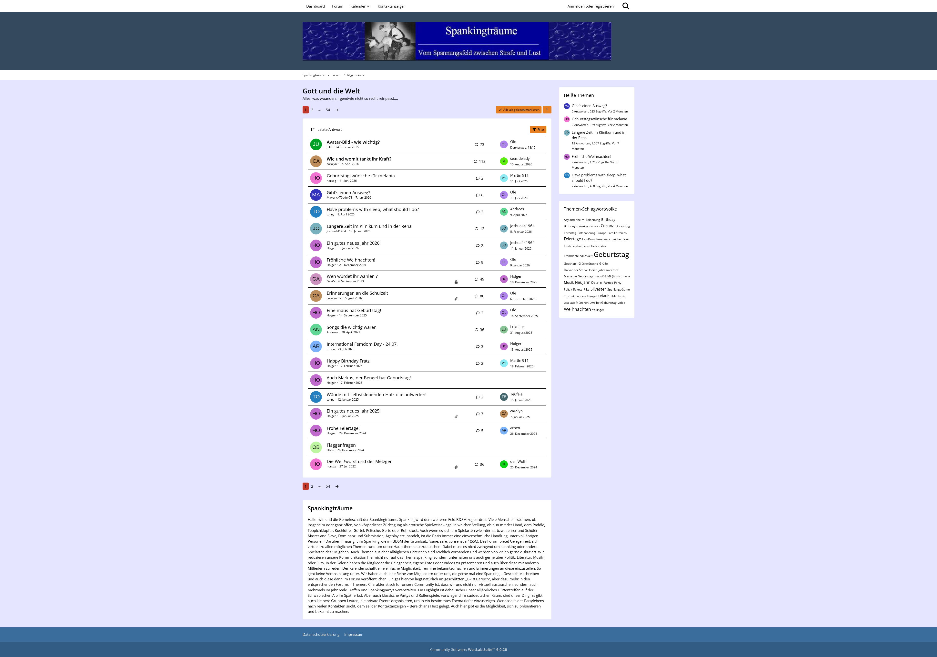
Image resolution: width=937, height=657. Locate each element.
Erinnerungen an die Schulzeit (357, 293)
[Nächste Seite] (337, 109)
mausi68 (600, 276)
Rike (586, 289)
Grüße (603, 264)
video (621, 303)
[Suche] (625, 6)
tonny (330, 214)
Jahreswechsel (608, 270)
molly (626, 276)
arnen (331, 349)
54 (328, 109)
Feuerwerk (603, 239)
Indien (593, 270)
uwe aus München (576, 303)
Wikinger (598, 310)
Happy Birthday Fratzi (349, 361)
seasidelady (520, 158)
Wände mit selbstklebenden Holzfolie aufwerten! (377, 394)
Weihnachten (577, 309)
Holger (331, 248)
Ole (513, 141)
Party (617, 283)
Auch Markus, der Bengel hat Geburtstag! (369, 378)
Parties (608, 283)
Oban (330, 450)
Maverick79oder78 (339, 197)
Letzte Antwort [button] (329, 129)
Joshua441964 (336, 231)
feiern (623, 233)
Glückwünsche (588, 264)
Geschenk (570, 264)
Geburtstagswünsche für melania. (361, 176)
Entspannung (586, 233)
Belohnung (592, 220)
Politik (568, 289)
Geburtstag (611, 254)
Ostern (596, 282)
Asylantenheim (574, 220)
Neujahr (582, 282)
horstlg (331, 181)
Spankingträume (618, 289)
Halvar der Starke (576, 270)
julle (329, 147)
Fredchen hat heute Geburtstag (585, 246)
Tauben (580, 296)
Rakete (577, 289)
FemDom (588, 239)
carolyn (332, 164)
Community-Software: (468, 649)
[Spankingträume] (468, 41)
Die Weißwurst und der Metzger (359, 461)
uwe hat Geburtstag (603, 303)
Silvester (598, 289)
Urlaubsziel (618, 296)
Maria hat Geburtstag (578, 276)
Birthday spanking (576, 226)
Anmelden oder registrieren (591, 6)
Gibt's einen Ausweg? (348, 192)
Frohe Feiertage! (343, 428)
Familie (612, 233)
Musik (569, 282)
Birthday (608, 219)
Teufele (516, 394)
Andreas (517, 208)
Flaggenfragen (341, 445)
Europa (601, 233)
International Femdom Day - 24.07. (362, 344)
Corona (607, 225)
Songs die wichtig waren (352, 327)
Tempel (592, 296)
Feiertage (572, 239)
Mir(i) (611, 276)
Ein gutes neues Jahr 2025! (354, 411)
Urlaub (604, 295)
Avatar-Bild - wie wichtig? (353, 142)
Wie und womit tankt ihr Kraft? (359, 159)
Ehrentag (570, 233)
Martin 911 (519, 175)
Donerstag (623, 226)
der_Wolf (517, 461)
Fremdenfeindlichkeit (578, 256)
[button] (547, 109)
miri (618, 276)
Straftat (569, 296)
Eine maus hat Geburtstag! (354, 310)
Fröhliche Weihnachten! (351, 260)
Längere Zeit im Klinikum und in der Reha (369, 226)
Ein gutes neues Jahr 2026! (354, 243)
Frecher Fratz (620, 239)
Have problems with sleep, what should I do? (373, 209)
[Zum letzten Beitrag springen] (504, 144)
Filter (541, 129)
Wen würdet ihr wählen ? (352, 276)
